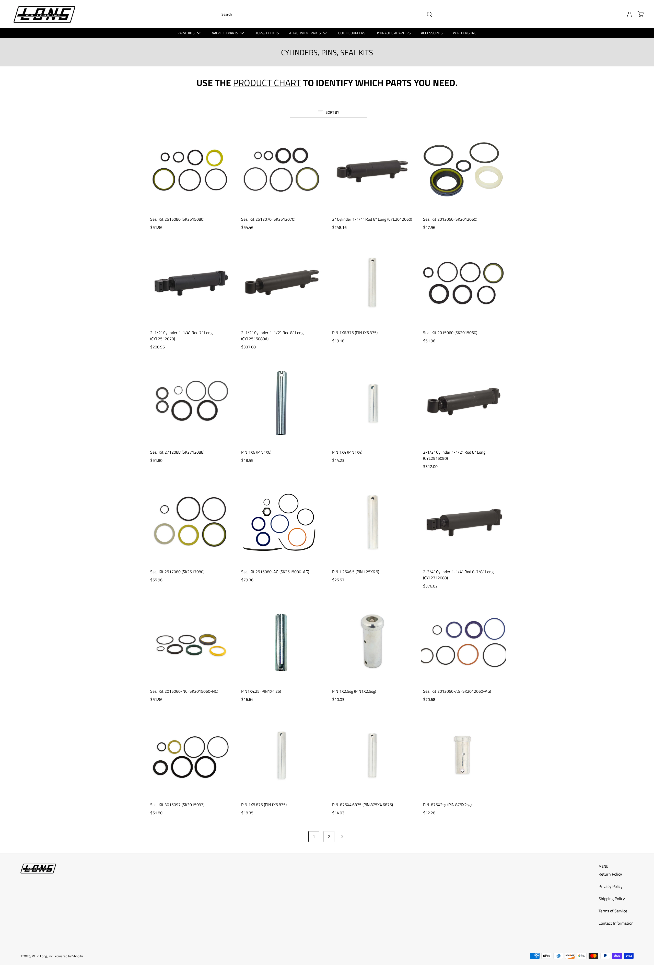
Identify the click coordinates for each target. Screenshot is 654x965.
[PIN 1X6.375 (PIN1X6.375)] (372, 283)
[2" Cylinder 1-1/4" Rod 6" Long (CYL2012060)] (372, 169)
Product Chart (267, 83)
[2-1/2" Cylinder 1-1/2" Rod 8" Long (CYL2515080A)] (281, 283)
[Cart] (638, 14)
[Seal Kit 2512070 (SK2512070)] (281, 169)
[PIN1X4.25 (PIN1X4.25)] (281, 641)
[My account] (627, 14)
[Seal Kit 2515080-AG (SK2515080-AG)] (281, 522)
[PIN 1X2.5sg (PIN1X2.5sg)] (372, 641)
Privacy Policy (611, 886)
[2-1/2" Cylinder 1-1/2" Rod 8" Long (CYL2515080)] (463, 402)
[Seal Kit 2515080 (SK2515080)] (190, 169)
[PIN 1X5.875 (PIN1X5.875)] (281, 755)
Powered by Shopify (68, 956)
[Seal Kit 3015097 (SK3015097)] (190, 755)
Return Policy (610, 874)
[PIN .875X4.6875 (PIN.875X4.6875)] (372, 755)
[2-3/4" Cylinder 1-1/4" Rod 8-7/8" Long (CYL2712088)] (463, 522)
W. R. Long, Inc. (42, 956)
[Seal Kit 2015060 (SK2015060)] (463, 283)
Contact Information (616, 923)
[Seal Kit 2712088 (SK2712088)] (190, 402)
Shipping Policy (612, 899)
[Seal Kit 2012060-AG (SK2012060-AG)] (463, 641)
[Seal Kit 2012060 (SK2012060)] (463, 169)
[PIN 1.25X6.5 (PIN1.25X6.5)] (372, 522)
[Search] (427, 14)
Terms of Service (613, 911)
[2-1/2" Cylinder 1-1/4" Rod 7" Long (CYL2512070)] (190, 283)
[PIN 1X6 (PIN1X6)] (281, 402)
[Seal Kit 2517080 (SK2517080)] (190, 522)
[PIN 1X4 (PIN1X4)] (372, 402)
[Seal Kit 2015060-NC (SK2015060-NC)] (190, 641)
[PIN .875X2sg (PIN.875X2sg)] (463, 755)
